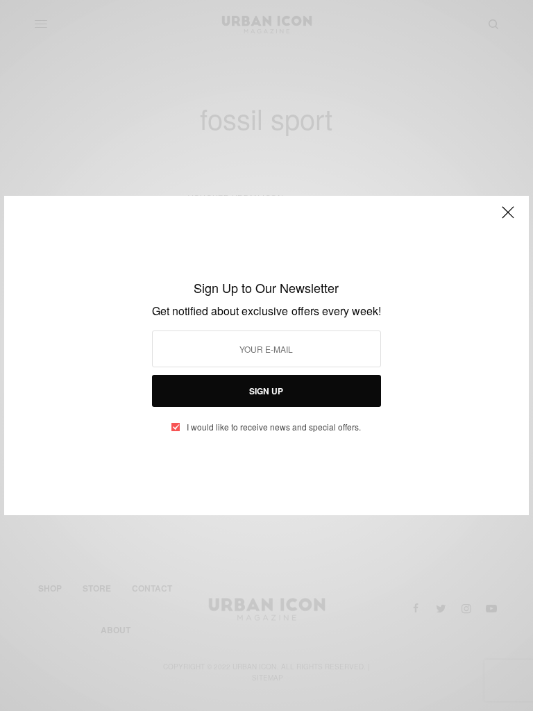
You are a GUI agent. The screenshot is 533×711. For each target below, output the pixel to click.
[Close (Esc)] (508, 218)
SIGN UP (266, 391)
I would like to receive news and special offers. (274, 427)
